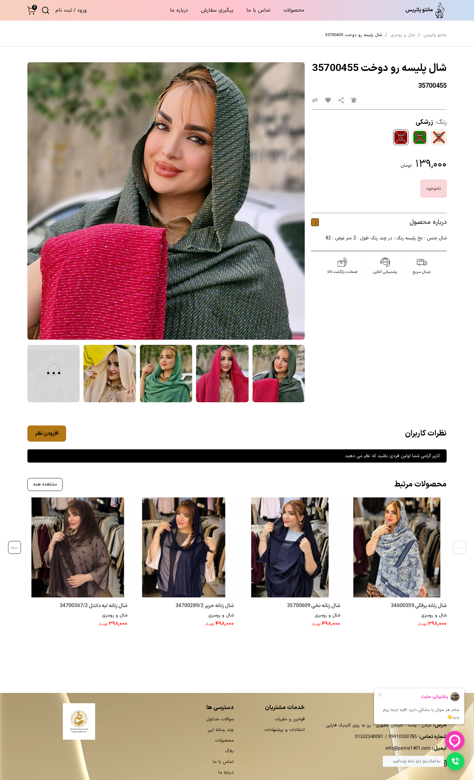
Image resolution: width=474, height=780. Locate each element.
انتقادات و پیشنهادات (284, 729)
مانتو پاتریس (435, 35)
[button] (31, 10)
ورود (82, 10)
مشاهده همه (45, 484)
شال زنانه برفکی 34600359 (419, 606)
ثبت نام (63, 10)
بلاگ (229, 751)
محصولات (293, 10)
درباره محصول (428, 222)
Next (14, 547)
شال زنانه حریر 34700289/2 (204, 606)
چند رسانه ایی (221, 729)
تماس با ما (258, 10)
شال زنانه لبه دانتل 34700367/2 (93, 606)
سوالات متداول (220, 719)
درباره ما (179, 10)
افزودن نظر (47, 433)
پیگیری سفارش (217, 10)
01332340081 (369, 737)
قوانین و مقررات (290, 719)
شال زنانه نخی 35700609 (313, 606)
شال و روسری (434, 615)
